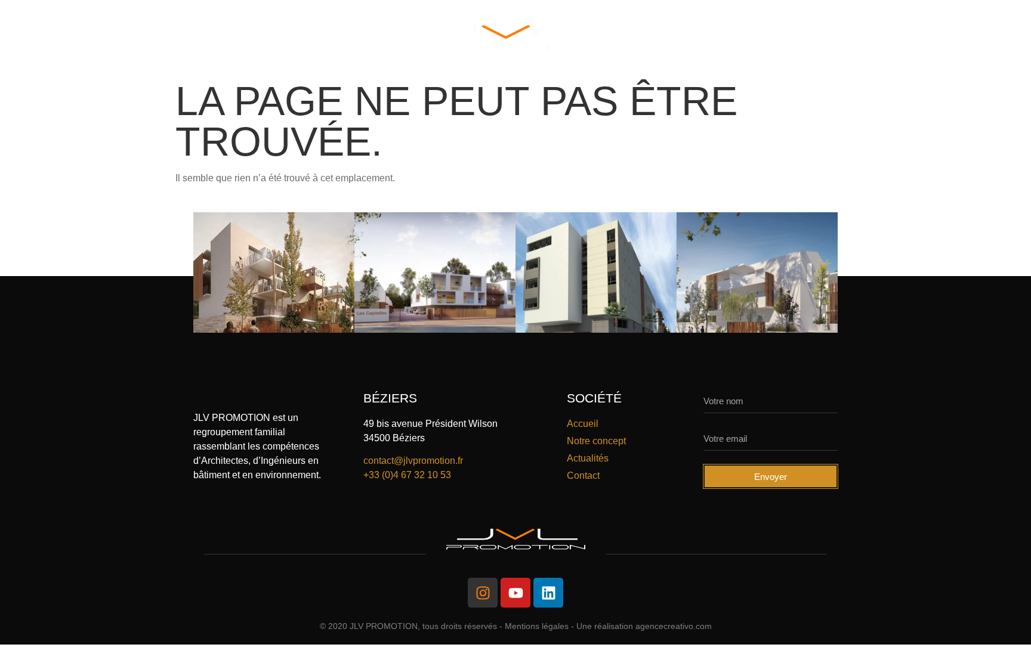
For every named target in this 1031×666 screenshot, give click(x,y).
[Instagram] (483, 593)
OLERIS (366, 38)
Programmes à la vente (692, 38)
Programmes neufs (269, 38)
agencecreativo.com (673, 626)
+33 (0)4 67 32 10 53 (407, 475)
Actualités (812, 38)
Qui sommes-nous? (142, 38)
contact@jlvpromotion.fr (413, 461)
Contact (893, 38)
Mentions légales (537, 626)
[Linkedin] (548, 593)
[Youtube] (515, 593)
